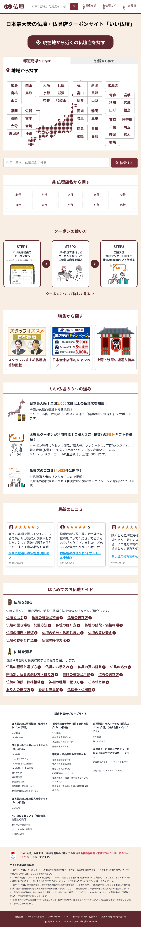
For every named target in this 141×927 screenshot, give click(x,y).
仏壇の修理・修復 (20, 633)
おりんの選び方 (18, 690)
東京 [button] (112, 119)
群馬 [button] (112, 141)
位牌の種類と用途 (76, 675)
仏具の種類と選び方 (21, 667)
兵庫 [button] (61, 85)
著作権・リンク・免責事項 (85, 916)
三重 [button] (94, 118)
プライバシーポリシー (58, 916)
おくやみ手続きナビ (21, 824)
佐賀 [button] (28, 110)
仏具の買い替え (90, 667)
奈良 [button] (46, 100)
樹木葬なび (17, 772)
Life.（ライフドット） (22, 758)
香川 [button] (94, 128)
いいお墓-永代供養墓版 (22, 763)
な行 (123, 194)
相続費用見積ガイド (61, 737)
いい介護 (97, 736)
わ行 (123, 204)
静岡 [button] (94, 110)
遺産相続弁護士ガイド (62, 741)
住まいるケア (99, 741)
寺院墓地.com (18, 781)
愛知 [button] (80, 110)
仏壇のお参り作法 (20, 640)
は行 (18, 204)
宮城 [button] (127, 102)
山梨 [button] (94, 100)
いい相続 (56, 732)
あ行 (18, 194)
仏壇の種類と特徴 (45, 618)
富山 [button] (80, 92)
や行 (70, 204)
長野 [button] (94, 92)
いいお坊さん (18, 737)
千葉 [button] (112, 127)
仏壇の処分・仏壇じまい (61, 633)
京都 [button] (46, 92)
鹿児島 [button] (14, 133)
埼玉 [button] (127, 127)
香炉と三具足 (49, 690)
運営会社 (19, 916)
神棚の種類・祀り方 (64, 682)
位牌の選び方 (108, 675)
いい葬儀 (16, 732)
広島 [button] (14, 85)
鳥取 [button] (28, 92)
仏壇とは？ (14, 618)
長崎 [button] (14, 118)
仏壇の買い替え (100, 633)
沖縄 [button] (28, 133)
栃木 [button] (127, 134)
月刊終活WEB (18, 833)
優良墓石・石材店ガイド (23, 786)
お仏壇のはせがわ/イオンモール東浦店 (80, 555)
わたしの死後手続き (61, 768)
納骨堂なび (17, 776)
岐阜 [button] (80, 118)
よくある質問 (129, 6)
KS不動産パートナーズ (62, 773)
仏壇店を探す (89, 6)
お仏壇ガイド (109, 6)
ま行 (44, 204)
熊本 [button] (28, 118)
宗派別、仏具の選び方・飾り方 (30, 675)
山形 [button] (112, 109)
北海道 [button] (112, 85)
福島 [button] (127, 109)
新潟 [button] (94, 85)
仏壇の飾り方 (66, 625)
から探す (37, 60)
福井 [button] (80, 100)
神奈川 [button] (127, 119)
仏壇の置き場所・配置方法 (26, 625)
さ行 (70, 194)
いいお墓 (16, 754)
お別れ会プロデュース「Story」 (108, 770)
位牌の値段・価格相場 (23, 682)
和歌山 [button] (61, 100)
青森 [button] (112, 94)
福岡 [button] (14, 110)
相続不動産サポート (61, 759)
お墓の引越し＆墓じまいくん (25, 790)
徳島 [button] (80, 128)
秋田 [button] (112, 102)
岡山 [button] (28, 85)
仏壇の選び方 (77, 618)
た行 (96, 194)
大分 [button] (14, 125)
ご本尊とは (96, 682)
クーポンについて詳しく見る (68, 294)
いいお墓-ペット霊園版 (22, 768)
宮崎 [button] (28, 125)
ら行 (96, 204)
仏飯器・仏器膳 (79, 690)
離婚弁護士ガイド (60, 746)
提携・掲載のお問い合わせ (113, 916)
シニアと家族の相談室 (22, 829)
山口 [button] (14, 100)
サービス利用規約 (35, 916)
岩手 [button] (127, 94)
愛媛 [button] (80, 136)
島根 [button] (14, 92)
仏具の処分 (118, 667)
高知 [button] (94, 136)
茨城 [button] (112, 134)
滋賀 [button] (61, 92)
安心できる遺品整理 (61, 764)
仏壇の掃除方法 (54, 640)
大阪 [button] (46, 85)
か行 (44, 194)
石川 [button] (80, 85)
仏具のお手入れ (57, 667)
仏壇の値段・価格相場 (102, 625)
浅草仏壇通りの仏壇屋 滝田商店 (28, 555)
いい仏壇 (16, 807)
